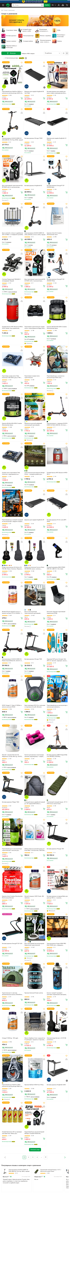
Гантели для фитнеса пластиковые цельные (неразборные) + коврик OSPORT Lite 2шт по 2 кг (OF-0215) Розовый (34, 755)
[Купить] (21, 98)
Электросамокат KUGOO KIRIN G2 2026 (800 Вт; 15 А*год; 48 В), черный (12, 139)
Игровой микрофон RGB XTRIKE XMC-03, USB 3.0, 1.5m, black (56, 568)
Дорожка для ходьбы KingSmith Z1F (34, 519)
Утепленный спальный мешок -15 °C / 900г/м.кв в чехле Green (57, 803)
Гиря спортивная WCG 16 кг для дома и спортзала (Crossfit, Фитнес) (35, 706)
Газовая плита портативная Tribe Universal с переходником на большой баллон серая (11, 473)
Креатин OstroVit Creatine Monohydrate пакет (54, 234)
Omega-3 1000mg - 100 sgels (10, 1038)
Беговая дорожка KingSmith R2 (33, 185)
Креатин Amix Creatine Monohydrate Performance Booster (12, 897)
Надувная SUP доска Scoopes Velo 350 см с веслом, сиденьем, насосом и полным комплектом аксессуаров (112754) (57, 660)
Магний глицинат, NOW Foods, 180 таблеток (34, 897)
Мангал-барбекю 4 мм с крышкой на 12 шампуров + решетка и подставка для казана (35, 1039)
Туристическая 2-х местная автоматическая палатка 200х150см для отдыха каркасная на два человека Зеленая (12, 994)
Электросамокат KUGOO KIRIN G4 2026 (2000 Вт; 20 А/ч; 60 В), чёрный (35, 234)
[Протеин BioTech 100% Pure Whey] (35, 1068)
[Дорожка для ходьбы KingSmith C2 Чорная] (57, 121)
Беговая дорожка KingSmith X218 (56, 1084)
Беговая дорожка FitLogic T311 (55, 848)
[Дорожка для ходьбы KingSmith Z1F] (35, 503)
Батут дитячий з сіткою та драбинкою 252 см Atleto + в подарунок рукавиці (12, 234)
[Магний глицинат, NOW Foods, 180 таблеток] (35, 879)
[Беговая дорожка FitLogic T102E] (35, 121)
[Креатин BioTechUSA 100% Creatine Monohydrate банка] (57, 310)
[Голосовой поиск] (42, 5)
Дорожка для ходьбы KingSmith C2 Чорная (56, 139)
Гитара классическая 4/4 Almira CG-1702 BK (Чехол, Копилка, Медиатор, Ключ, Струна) (12, 568)
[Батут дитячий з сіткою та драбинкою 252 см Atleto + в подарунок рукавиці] (12, 216)
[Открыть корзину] (67, 5)
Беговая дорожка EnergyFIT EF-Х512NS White (56, 280)
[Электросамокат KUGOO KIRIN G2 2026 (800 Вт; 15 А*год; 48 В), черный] (12, 121)
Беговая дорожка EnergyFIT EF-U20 (12, 943)
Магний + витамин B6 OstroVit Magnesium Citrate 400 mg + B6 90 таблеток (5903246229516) (12, 755)
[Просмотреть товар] (2, 89)
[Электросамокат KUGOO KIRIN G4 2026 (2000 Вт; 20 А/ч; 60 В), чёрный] (35, 216)
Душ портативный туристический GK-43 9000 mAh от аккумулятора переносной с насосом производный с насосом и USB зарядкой (12, 186)
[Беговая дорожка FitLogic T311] (57, 832)
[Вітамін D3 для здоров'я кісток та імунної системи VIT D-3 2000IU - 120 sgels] (12, 595)
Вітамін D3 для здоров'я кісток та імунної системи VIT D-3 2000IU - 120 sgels (12, 612)
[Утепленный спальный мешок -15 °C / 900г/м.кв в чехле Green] (57, 785)
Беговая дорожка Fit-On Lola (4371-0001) (56, 520)
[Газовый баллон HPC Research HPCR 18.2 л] (57, 456)
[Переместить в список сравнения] (21, 66)
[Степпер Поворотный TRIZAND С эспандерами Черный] (12, 262)
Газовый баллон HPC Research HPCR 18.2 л (57, 473)
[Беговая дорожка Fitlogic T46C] (12, 785)
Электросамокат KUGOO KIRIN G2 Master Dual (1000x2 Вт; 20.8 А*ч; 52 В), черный (12, 660)
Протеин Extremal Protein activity (34, 993)
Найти (47, 5)
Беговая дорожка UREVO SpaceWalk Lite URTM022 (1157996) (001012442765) (57, 755)
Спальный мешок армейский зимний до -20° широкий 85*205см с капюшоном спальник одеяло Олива (35, 803)
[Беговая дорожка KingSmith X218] (57, 1068)
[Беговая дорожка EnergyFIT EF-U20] (12, 926)
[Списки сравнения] (63, 5)
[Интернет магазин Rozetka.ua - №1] (8, 5)
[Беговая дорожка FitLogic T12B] (35, 642)
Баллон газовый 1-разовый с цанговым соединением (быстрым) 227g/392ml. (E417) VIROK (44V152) (56, 994)
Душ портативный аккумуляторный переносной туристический (34, 944)
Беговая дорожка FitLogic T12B (33, 659)
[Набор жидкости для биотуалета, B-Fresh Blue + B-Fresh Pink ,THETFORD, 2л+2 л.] (35, 832)
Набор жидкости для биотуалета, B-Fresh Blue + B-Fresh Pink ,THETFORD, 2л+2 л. (35, 849)
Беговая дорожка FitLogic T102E (33, 138)
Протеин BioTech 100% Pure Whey (34, 1084)
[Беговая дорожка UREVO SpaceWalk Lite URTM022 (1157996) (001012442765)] (57, 738)
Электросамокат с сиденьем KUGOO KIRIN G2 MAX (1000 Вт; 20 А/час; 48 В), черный (57, 424)
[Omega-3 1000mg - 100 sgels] (12, 1021)
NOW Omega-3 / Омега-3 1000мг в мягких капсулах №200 (12, 706)
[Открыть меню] (3, 5)
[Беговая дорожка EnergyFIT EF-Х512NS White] (57, 262)
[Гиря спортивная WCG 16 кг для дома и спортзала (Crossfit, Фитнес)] (35, 688)
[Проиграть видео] (44, 87)
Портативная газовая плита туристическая (32, 376)
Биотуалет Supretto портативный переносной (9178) (56, 612)
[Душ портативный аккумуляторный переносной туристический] (35, 926)
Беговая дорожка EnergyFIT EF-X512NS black (56, 186)
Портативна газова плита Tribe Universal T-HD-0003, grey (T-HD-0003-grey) (11, 377)
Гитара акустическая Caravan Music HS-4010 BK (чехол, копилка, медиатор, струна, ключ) (34, 568)
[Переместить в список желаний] (21, 62)
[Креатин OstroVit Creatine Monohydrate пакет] (57, 216)
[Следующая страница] (65, 1157)
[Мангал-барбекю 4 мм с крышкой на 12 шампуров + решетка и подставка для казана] (35, 1021)
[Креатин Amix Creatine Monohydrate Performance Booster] (12, 879)
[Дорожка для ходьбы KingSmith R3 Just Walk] (35, 74)
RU (53, 5)
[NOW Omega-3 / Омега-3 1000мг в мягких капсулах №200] (12, 688)
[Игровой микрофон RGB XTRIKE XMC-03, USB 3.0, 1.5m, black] (57, 550)
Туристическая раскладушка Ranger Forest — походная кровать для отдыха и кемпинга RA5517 (35, 473)
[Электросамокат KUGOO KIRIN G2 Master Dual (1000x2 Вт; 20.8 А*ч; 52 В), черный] (12, 642)
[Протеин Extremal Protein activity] (35, 976)
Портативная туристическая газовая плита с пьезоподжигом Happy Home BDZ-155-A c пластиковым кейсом (35, 327)
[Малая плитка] (67, 53)
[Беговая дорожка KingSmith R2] (35, 168)
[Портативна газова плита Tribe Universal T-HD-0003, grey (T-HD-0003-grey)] (12, 359)
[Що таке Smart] (26, 58)
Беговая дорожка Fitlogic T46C (10, 802)
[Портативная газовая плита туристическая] (35, 359)
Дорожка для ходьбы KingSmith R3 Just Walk (34, 92)
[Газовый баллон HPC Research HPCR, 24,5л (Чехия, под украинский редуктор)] (12, 310)
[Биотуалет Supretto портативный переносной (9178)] (57, 595)
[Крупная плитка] (63, 53)
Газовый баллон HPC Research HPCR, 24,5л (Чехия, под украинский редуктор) (12, 327)
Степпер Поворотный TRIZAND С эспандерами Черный (11, 280)
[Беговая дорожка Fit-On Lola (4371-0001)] (57, 503)
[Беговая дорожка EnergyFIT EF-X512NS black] (57, 168)
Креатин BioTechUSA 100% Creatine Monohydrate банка (57, 327)
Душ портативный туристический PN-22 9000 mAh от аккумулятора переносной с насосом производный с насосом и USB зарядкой (35, 280)
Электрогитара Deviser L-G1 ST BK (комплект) (56, 1039)
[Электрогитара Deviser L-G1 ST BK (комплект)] (57, 1021)
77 (45, 1157)
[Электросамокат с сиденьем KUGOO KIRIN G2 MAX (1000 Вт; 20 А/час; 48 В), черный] (57, 406)
